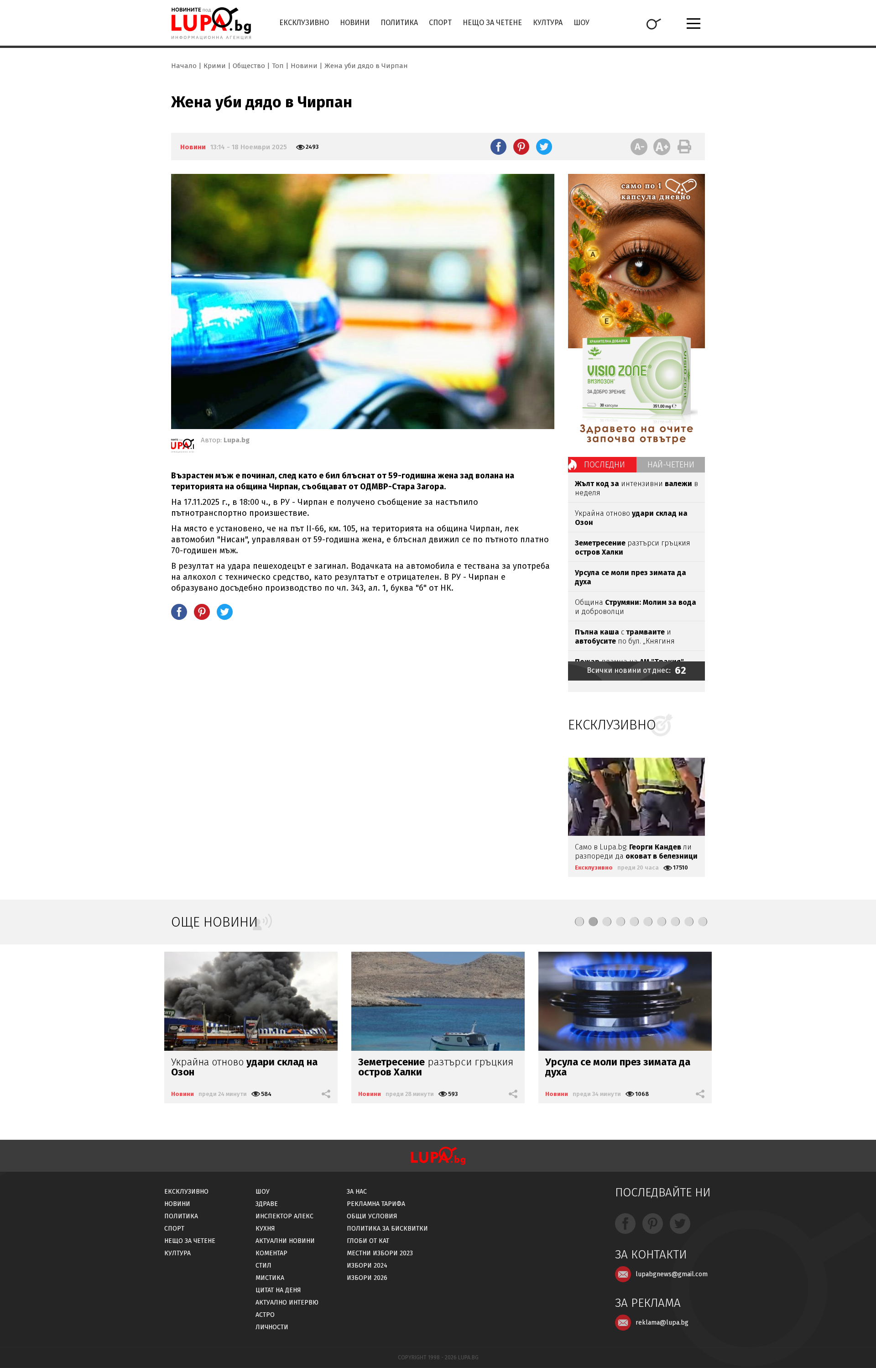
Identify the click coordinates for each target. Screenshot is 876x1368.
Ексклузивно (304, 22)
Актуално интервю (287, 1302)
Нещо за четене (492, 22)
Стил (263, 1265)
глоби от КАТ (368, 1241)
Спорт (440, 22)
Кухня (265, 1228)
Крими (214, 66)
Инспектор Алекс (284, 1216)
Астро (265, 1315)
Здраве (267, 1204)
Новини (355, 22)
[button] (579, 921)
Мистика (270, 1278)
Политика (399, 22)
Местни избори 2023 (380, 1253)
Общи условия (372, 1216)
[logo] (211, 23)
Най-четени (670, 465)
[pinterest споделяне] (521, 146)
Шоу (581, 22)
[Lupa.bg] (182, 447)
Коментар (271, 1253)
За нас (357, 1191)
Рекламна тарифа (376, 1204)
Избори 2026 (367, 1278)
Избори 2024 (367, 1265)
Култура (548, 22)
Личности (272, 1327)
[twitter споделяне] (544, 146)
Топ (278, 66)
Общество (249, 66)
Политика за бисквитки (387, 1228)
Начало (184, 66)
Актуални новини (285, 1241)
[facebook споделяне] (498, 146)
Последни (604, 465)
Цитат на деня (278, 1290)
